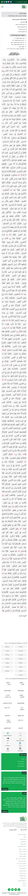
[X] (15, 889)
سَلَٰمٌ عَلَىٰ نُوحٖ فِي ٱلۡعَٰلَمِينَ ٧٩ (16, 309)
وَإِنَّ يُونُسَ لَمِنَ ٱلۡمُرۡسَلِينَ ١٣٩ (11, 487)
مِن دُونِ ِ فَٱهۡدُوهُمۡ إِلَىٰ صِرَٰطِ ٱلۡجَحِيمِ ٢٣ (14, 134)
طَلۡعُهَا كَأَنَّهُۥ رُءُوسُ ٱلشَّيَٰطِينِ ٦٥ (15, 264)
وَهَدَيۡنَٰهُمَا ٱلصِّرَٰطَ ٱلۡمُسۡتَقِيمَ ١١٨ (15, 432)
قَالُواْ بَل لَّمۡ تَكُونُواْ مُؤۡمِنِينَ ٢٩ (15, 152)
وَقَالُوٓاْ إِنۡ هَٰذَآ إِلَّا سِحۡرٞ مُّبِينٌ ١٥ (14, 104)
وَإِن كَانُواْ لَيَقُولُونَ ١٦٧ (11, 569)
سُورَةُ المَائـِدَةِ (21, 655)
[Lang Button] (2, 2)
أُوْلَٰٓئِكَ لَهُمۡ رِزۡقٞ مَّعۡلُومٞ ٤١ (16, 193)
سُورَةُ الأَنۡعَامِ (7, 655)
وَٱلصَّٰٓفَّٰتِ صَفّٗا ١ (19, 59)
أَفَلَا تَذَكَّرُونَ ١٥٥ (12, 536)
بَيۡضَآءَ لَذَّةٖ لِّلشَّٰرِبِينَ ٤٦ (13, 204)
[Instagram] (9, 889)
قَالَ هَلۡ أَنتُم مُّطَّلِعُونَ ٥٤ (17, 231)
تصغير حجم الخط (21, 31)
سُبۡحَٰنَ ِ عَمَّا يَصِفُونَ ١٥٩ (16, 551)
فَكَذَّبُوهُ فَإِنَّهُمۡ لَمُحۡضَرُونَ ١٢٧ (16, 458)
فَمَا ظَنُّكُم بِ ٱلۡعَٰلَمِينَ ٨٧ (16, 331)
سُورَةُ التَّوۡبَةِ (20, 663)
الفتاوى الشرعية (20, 766)
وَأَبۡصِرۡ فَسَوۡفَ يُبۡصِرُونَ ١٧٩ (17, 603)
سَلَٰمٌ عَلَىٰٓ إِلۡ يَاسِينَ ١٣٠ (10, 465)
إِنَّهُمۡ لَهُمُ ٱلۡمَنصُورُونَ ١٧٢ (17, 584)
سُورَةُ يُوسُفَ (7, 667)
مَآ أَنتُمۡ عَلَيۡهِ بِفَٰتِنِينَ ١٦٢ (18, 558)
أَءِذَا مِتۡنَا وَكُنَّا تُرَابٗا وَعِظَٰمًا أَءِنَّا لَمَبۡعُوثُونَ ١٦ (14, 108)
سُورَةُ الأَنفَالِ (7, 659)
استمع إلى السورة (21, 27)
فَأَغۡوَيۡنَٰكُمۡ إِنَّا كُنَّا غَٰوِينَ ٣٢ (15, 164)
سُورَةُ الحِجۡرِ (21, 675)
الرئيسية (24, 16)
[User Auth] (4, 2)
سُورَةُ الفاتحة (21, 647)
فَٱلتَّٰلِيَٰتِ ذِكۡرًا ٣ (19, 63)
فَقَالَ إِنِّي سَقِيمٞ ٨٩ (13, 335)
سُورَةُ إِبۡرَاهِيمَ (7, 671)
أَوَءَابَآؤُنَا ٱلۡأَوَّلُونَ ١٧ (18, 111)
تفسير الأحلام (21, 764)
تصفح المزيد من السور (20, 24)
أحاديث (22, 759)
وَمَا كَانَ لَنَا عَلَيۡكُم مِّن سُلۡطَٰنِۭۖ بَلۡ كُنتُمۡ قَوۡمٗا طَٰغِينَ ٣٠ (14, 156)
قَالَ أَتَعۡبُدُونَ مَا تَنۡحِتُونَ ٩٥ (12, 350)
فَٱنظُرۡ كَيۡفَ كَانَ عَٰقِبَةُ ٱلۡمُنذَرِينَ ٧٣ (14, 290)
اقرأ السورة (22, 22)
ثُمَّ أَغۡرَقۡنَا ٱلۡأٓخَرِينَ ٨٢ (12, 316)
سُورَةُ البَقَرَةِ (7, 647)
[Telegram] (12, 889)
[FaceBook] (19, 889)
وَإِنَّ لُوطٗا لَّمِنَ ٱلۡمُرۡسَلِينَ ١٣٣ (11, 473)
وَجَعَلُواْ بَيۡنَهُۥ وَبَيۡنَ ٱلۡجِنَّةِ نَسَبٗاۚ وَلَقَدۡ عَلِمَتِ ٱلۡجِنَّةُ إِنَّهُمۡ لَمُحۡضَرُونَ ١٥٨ (14, 547)
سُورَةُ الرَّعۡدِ (20, 671)
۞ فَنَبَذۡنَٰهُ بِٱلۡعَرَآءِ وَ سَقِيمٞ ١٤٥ (15, 506)
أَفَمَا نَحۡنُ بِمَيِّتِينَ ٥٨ (10, 242)
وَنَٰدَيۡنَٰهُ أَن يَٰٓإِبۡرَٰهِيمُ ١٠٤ (16, 387)
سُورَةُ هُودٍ (20, 667)
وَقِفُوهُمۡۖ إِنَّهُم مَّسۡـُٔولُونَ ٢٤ (16, 137)
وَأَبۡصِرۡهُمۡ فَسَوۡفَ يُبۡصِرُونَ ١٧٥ (16, 592)
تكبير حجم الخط (22, 29)
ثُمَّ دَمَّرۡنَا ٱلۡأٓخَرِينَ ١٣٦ (12, 480)
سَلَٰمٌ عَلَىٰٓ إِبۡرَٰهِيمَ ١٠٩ (17, 402)
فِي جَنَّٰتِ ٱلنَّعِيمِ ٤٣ (13, 197)
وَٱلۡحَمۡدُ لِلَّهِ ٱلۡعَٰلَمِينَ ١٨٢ (10, 610)
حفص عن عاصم (18, 16)
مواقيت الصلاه (21, 761)
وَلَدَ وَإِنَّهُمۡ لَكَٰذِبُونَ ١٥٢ (15, 528)
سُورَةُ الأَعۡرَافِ (21, 659)
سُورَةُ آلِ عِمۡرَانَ (20, 651)
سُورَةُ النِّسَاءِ (7, 651)
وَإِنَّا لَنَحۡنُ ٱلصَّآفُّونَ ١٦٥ (16, 566)
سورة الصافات (11, 16)
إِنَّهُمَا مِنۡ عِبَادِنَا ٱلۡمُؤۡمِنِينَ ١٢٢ (16, 443)
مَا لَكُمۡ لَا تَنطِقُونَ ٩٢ (11, 342)
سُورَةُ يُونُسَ (7, 663)
